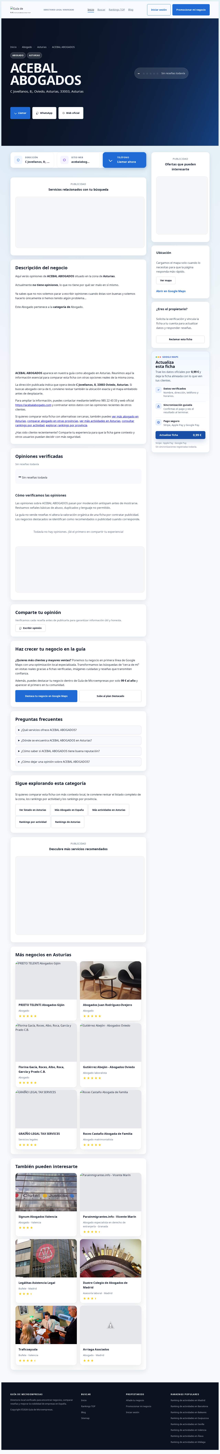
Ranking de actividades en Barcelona (189, 1406)
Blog (130, 9)
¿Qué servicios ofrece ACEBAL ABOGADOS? (49, 730)
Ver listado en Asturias (32, 809)
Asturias (42, 47)
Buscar (101, 9)
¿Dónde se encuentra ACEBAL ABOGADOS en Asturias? (56, 740)
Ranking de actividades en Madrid (188, 1400)
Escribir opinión (32, 628)
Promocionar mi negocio (191, 9)
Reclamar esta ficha (180, 339)
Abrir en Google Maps (171, 291)
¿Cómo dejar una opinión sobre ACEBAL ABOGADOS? (55, 762)
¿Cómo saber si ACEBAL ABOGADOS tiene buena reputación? (60, 751)
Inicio (91, 9)
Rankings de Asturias (67, 822)
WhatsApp (46, 113)
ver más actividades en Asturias (100, 421)
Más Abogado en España (69, 809)
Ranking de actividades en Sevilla (187, 1424)
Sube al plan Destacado (110, 696)
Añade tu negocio (135, 1400)
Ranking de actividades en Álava (187, 1436)
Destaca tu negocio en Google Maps (46, 696)
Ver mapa (166, 280)
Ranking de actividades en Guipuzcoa (190, 1418)
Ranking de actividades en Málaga (188, 1442)
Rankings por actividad (33, 822)
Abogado (27, 47)
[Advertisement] (80, 222)
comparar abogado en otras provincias (52, 421)
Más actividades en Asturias (108, 809)
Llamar (22, 113)
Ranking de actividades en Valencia (188, 1430)
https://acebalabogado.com (33, 405)
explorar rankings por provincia (66, 425)
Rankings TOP (117, 9)
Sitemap (85, 1418)
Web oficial (72, 113)
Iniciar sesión (159, 9)
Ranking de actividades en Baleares (188, 1412)
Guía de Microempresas (40, 1409)
